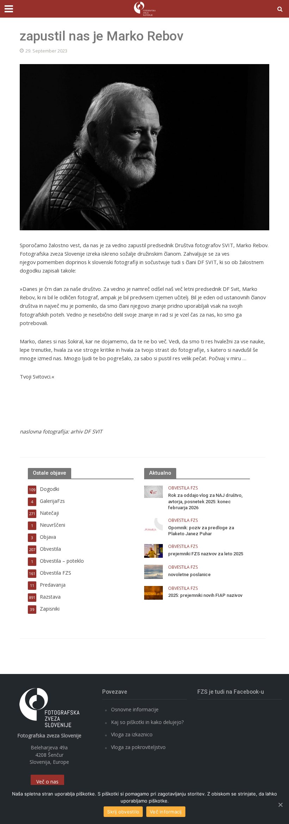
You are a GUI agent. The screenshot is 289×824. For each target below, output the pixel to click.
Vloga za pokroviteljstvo (138, 747)
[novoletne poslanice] (153, 571)
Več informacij (166, 811)
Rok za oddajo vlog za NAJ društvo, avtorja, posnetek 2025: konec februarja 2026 (205, 501)
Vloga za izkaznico (132, 734)
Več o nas (47, 781)
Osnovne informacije (135, 709)
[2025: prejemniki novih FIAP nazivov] (153, 592)
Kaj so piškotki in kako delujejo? (147, 722)
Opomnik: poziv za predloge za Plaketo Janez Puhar (201, 531)
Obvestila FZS (183, 488)
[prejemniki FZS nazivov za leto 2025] (153, 550)
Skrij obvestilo (123, 811)
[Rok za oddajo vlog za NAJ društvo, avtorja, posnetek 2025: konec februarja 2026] (153, 491)
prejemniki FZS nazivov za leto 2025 (205, 553)
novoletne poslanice (189, 574)
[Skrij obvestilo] (280, 804)
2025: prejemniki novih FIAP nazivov (205, 595)
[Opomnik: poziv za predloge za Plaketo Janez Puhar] (153, 524)
